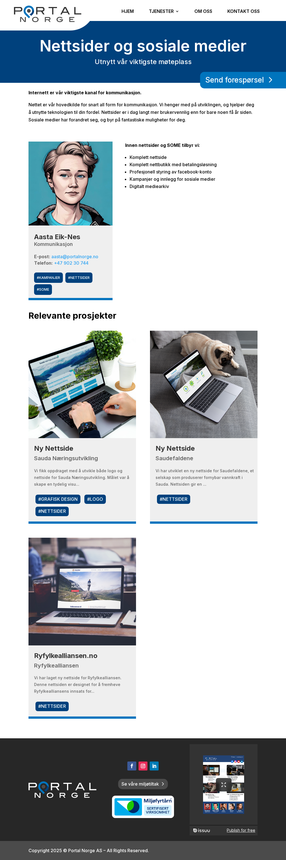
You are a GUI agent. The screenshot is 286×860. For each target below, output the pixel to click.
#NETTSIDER (79, 278)
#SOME (43, 289)
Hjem (127, 11)
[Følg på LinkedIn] (154, 766)
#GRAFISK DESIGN (58, 499)
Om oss (203, 11)
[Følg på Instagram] (143, 766)
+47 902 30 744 (71, 263)
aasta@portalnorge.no (74, 256)
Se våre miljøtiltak (140, 784)
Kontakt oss (243, 11)
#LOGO (95, 499)
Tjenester (161, 11)
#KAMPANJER (48, 278)
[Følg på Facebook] (131, 766)
